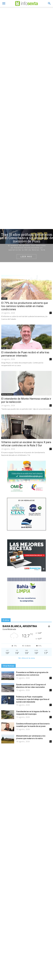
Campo (4, 298)
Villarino (4, 438)
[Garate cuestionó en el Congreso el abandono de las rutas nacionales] (7, 687)
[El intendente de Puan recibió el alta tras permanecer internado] (26, 337)
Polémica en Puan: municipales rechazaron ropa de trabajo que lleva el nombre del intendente (32, 699)
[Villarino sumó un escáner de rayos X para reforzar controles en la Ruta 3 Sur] (26, 426)
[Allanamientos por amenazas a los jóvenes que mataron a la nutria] (7, 739)
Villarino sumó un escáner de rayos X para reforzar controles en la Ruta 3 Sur (26, 444)
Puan (4, 348)
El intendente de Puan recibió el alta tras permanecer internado (25, 354)
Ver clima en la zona (26, 658)
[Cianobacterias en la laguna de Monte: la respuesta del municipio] (7, 714)
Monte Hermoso (7, 394)
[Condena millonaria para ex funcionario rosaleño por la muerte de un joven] (7, 726)
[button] (49, 3)
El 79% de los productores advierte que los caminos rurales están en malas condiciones (24, 306)
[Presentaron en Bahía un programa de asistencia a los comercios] (7, 675)
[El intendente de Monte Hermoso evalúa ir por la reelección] (26, 383)
